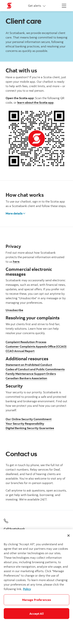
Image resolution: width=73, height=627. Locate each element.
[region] (36, 578)
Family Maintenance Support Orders (31, 374)
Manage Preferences (36, 600)
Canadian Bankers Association (26, 378)
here (16, 261)
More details (14, 213)
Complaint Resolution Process (26, 342)
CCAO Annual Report (20, 351)
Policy (27, 589)
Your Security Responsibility (25, 423)
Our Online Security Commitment (28, 419)
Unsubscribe (14, 310)
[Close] (68, 535)
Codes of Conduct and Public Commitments (35, 369)
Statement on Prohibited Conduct (29, 365)
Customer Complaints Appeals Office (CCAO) (36, 346)
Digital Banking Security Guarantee (30, 428)
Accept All (36, 613)
